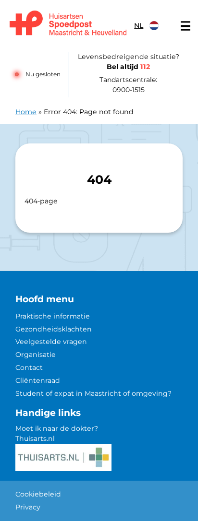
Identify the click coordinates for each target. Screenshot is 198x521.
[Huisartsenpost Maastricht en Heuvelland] (68, 23)
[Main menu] (185, 26)
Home (26, 111)
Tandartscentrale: (128, 84)
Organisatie (35, 354)
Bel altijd (128, 66)
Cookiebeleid (38, 494)
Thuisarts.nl (35, 438)
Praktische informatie (52, 316)
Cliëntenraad (37, 380)
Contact (29, 367)
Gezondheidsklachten (53, 329)
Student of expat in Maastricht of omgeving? (93, 393)
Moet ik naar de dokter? (56, 428)
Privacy (27, 507)
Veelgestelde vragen (51, 341)
